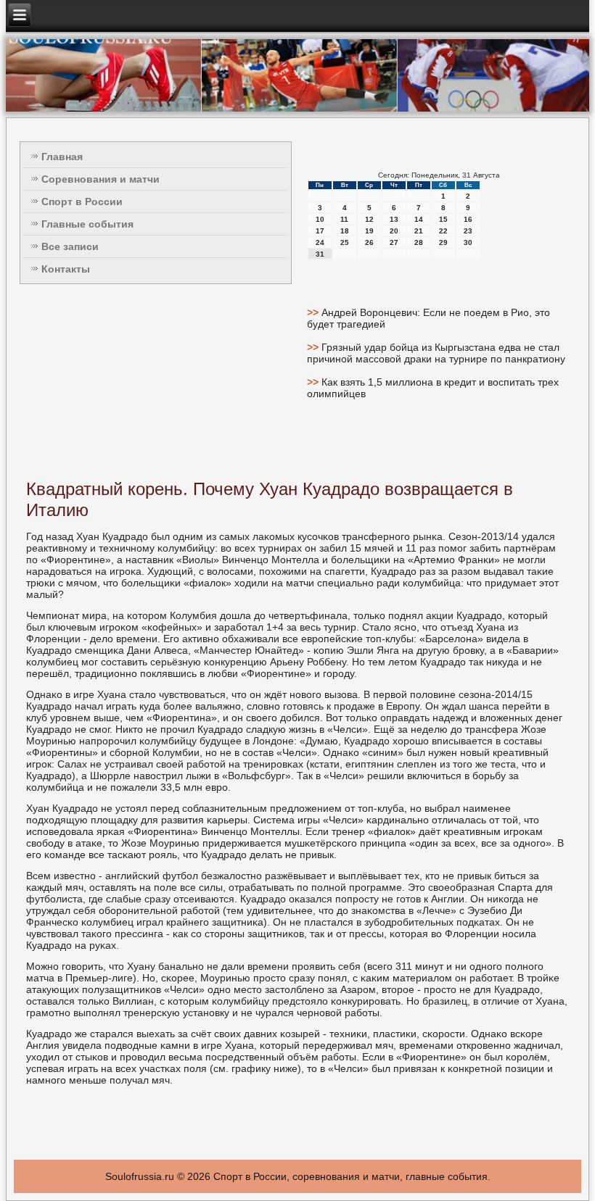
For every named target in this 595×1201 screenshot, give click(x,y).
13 (394, 219)
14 (418, 219)
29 (443, 242)
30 (468, 242)
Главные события (87, 224)
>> (314, 312)
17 (320, 231)
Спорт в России (82, 201)
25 (344, 242)
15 (443, 219)
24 (320, 242)
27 (394, 242)
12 (369, 219)
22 (443, 231)
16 (468, 219)
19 (369, 231)
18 (344, 231)
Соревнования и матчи (100, 179)
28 (418, 242)
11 (344, 219)
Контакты (65, 269)
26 (369, 242)
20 (394, 231)
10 (320, 219)
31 (320, 254)
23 (468, 231)
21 (418, 231)
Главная (62, 156)
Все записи (70, 246)
